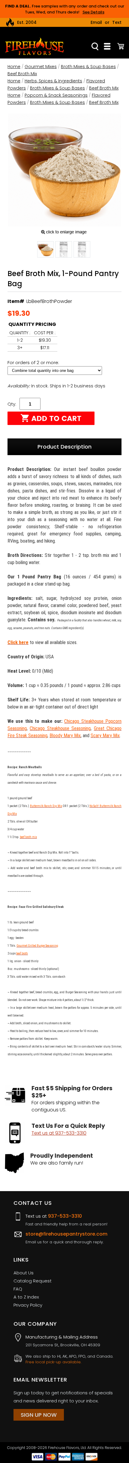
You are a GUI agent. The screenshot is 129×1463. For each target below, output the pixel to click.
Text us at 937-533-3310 (59, 1133)
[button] (45, 250)
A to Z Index (26, 1297)
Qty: (12, 404)
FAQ (18, 1289)
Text (117, 22)
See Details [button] (93, 12)
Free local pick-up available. (53, 1362)
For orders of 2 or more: (34, 362)
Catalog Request (33, 1281)
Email (96, 22)
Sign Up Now (39, 1415)
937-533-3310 (65, 1216)
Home (14, 67)
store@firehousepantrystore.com (66, 1234)
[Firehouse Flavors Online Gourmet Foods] (34, 46)
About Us (24, 1273)
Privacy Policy (28, 1305)
